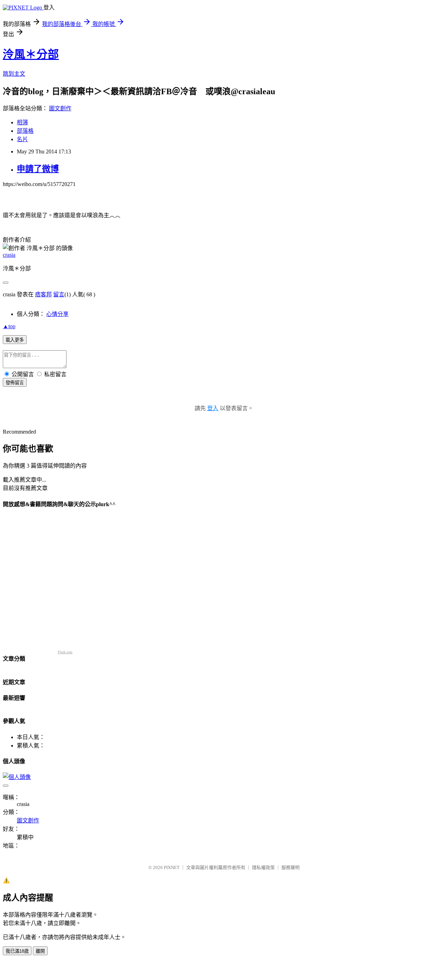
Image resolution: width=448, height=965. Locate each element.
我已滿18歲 (17, 951)
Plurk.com (65, 652)
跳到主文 (14, 74)
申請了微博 (38, 168)
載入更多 (15, 340)
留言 (58, 294)
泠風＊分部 (31, 54)
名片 (22, 139)
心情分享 (57, 314)
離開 (40, 951)
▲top (9, 326)
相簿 (22, 122)
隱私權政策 (263, 867)
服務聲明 (290, 867)
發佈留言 (15, 382)
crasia (9, 255)
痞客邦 (43, 294)
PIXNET (172, 867)
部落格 (25, 131)
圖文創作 (60, 108)
